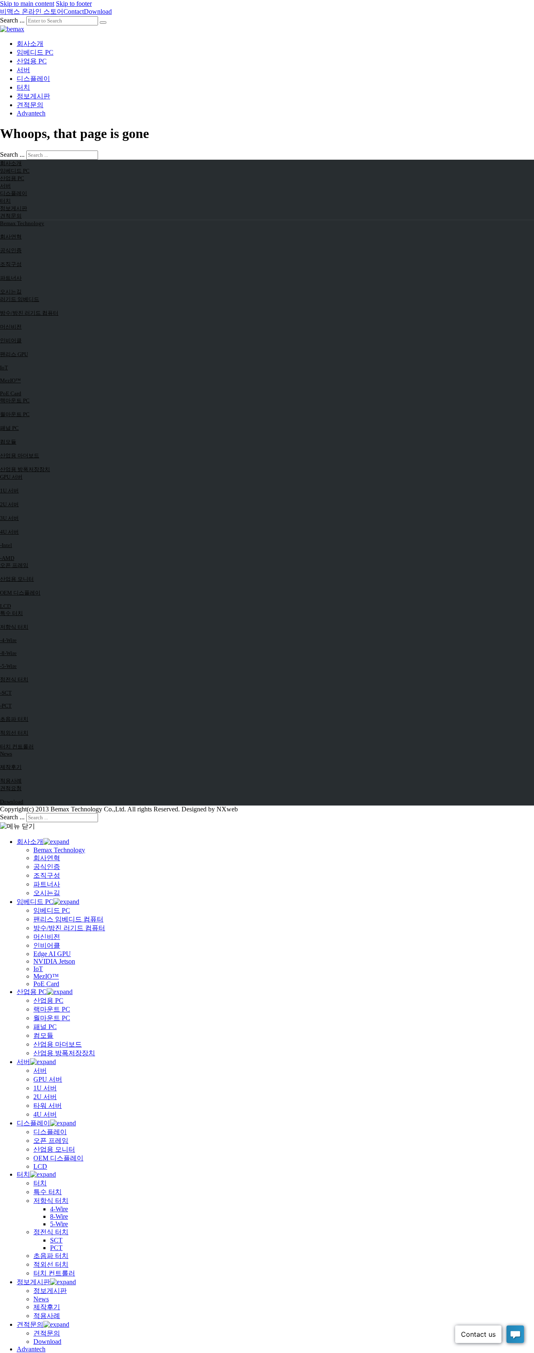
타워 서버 (47, 1105)
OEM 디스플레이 (20, 593)
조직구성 (11, 264)
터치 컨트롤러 (17, 746)
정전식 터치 (14, 679)
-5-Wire (8, 666)
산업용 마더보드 (19, 455)
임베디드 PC (35, 52)
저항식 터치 (14, 627)
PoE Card (10, 393)
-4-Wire (8, 640)
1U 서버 (9, 490)
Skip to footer (74, 3)
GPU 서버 (11, 477)
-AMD (7, 558)
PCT (56, 1247)
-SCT (6, 693)
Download (98, 11)
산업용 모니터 (17, 579)
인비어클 (11, 340)
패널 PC (9, 428)
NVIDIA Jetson (54, 961)
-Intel (6, 545)
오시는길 (11, 292)
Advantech (31, 113)
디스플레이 (33, 78)
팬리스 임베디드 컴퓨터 (68, 919)
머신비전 (11, 327)
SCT (56, 1240)
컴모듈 (8, 442)
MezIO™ (10, 380)
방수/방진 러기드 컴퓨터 (29, 313)
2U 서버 (9, 504)
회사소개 (30, 43)
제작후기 (11, 767)
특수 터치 (11, 613)
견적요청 (11, 788)
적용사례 (11, 781)
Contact (73, 11)
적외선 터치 (14, 733)
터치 (23, 87)
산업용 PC (32, 61)
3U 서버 (9, 518)
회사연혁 (11, 236)
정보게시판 (33, 96)
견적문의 (30, 104)
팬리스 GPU (14, 354)
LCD (5, 606)
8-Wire (59, 1216)
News (6, 754)
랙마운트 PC (15, 400)
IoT (4, 367)
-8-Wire (8, 653)
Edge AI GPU (52, 953)
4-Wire (59, 1208)
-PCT (6, 706)
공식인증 (11, 250)
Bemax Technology (22, 223)
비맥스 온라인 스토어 (31, 11)
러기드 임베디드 (19, 299)
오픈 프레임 (14, 565)
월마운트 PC (15, 414)
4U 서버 (9, 532)
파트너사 (11, 278)
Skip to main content (27, 3)
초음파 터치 (14, 719)
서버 (23, 69)
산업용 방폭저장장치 (25, 469)
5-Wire (59, 1223)
